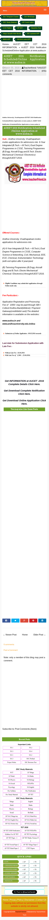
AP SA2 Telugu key (11, 816)
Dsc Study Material (12, 795)
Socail (12, 813)
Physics (11, 809)
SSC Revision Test (30, 762)
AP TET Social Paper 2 (11, 845)
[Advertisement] (24, 95)
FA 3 (11, 751)
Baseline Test (36, 28)
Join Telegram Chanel (11, 17)
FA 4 (30, 751)
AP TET (30, 795)
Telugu (12, 801)
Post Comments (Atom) (25, 729)
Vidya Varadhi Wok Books (12, 34)
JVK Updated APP (33, 34)
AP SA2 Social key (31, 824)
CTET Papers (30, 848)
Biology (30, 809)
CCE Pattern (7, 28)
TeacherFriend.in (20, 912)
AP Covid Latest (28, 22)
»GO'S (6, 862)
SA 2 (30, 755)
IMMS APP (6, 39)
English (30, 801)
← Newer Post (9, 635)
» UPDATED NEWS (11, 866)
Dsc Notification (30, 791)
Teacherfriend (30, 68)
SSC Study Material (10, 22)
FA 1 (11, 748)
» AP (24, 862)
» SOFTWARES (9, 877)
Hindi (11, 805)
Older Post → (39, 635)
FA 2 (30, 748)
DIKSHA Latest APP (24, 39)
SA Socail (12, 783)
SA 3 (11, 759)
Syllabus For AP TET (11, 834)
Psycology (11, 787)
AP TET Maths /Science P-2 (30, 839)
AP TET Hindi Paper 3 (12, 848)
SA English (30, 787)
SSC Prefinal (31, 759)
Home (25, 635)
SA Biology (30, 780)
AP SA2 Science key (11, 824)
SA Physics (11, 780)
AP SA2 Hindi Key (30, 816)
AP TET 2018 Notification (11, 831)
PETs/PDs (30, 783)
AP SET (20, 28)
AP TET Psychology (30, 834)
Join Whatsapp (29, 17)
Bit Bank (30, 813)
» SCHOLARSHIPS (10, 873)
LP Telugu (30, 772)
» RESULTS (8, 881)
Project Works (11, 762)
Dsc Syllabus (12, 791)
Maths (31, 805)
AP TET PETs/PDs (31, 831)
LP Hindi (12, 776)
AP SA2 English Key (11, 820)
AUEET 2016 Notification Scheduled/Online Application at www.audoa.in (24, 59)
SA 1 (11, 755)
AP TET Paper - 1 (11, 838)
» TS (34, 862)
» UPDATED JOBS (10, 869)
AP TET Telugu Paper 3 (30, 845)
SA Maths (30, 776)
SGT (11, 772)
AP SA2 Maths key (30, 820)
